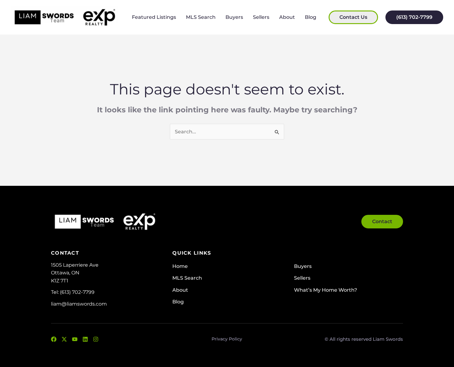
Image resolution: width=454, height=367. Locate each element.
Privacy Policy (227, 339)
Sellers (261, 17)
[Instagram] (96, 339)
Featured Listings (154, 17)
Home (180, 266)
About (287, 17)
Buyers (234, 17)
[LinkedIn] (85, 339)
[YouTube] (75, 339)
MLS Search (201, 17)
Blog (310, 17)
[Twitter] (64, 339)
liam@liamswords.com (79, 304)
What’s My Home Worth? (325, 290)
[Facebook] (54, 339)
